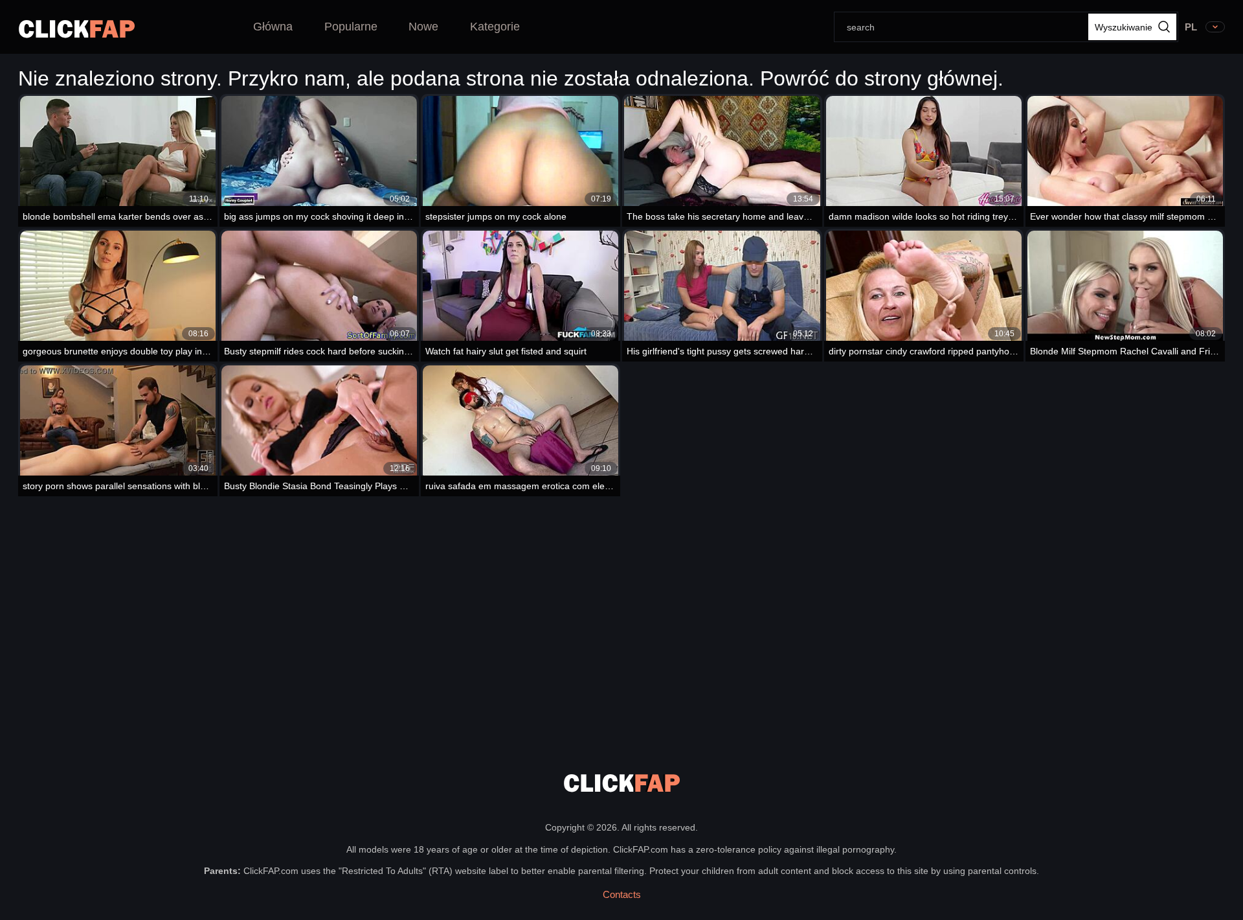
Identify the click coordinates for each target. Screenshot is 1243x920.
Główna (273, 26)
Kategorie (495, 26)
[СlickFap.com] (76, 28)
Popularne (350, 26)
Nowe (423, 26)
